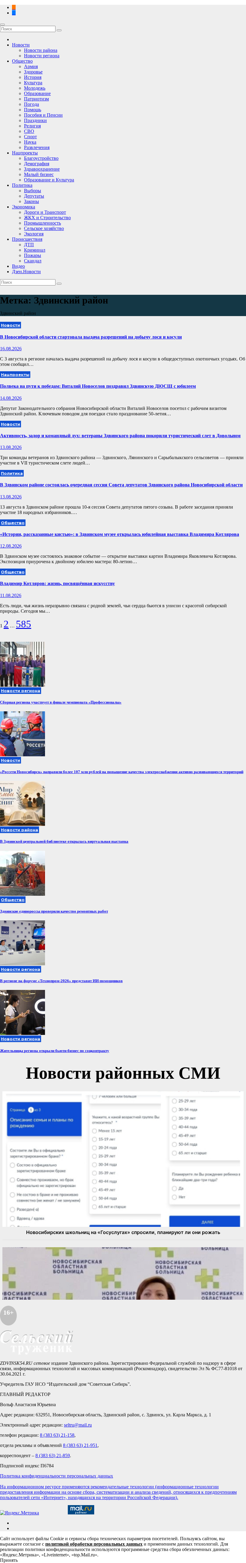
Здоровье (33, 71)
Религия (32, 125)
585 (23, 624)
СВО (29, 131)
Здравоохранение (42, 169)
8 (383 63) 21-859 (52, 1455)
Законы (31, 201)
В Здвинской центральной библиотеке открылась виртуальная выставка (64, 841)
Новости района (40, 50)
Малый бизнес (39, 174)
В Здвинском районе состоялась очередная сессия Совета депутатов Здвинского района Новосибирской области (121, 484)
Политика (22, 185)
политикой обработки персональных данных (93, 1544)
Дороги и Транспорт (45, 212)
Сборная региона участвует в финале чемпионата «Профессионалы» (61, 702)
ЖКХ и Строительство (47, 217)
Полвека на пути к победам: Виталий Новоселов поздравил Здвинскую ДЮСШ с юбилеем (98, 386)
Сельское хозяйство (44, 228)
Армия (31, 66)
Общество (22, 61)
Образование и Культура (49, 179)
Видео (18, 266)
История (32, 77)
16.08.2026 (11, 348)
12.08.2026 (11, 545)
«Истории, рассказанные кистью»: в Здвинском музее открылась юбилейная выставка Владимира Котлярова (119, 534)
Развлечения (37, 147)
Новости (21, 44)
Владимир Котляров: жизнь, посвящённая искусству (57, 583)
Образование (37, 93)
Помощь (32, 109)
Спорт (30, 136)
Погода (31, 104)
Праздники (35, 120)
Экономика (23, 206)
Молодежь (34, 88)
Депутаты (34, 196)
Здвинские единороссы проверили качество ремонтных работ (54, 911)
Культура (33, 82)
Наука (30, 142)
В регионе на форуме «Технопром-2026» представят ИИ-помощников (61, 981)
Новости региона (41, 55)
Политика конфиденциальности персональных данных (56, 1475)
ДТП (29, 244)
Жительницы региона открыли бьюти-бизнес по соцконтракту (54, 1050)
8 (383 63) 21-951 (80, 1445)
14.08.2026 (11, 398)
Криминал (34, 250)
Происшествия (27, 239)
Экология (34, 233)
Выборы (32, 190)
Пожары (32, 255)
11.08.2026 (10, 595)
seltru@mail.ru (78, 1424)
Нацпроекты (25, 152)
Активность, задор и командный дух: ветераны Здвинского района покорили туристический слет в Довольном (120, 435)
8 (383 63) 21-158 (57, 1435)
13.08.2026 (11, 447)
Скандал (32, 260)
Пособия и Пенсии (43, 115)
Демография (36, 163)
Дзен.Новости (26, 271)
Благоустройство (41, 158)
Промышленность (42, 223)
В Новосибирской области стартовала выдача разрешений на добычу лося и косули (91, 336)
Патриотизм (36, 98)
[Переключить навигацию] (2, 24)
